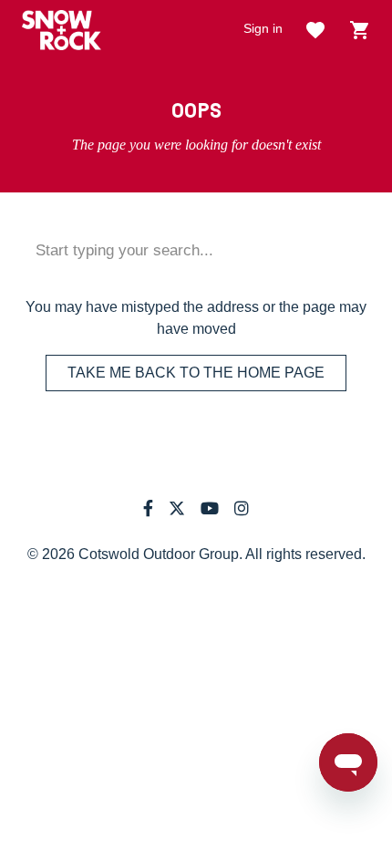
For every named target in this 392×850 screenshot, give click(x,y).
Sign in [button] (263, 28)
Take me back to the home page (196, 372)
